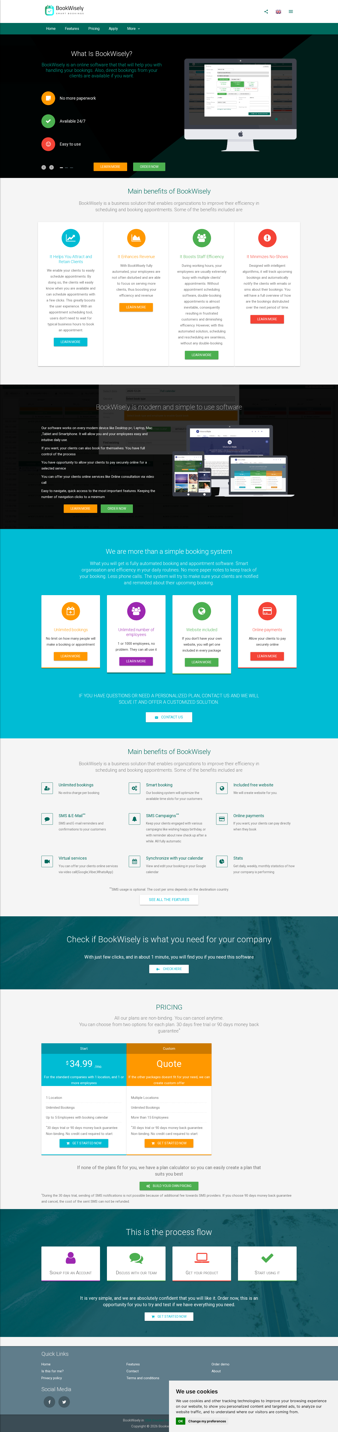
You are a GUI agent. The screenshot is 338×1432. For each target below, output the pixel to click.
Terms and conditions (142, 1378)
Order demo (220, 1364)
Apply (113, 28)
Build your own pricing (172, 1186)
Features (72, 28)
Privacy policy (51, 1378)
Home (51, 28)
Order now (149, 167)
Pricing (94, 28)
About (216, 1371)
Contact (132, 1371)
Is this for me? (52, 1371)
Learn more (110, 167)
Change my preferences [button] (207, 1421)
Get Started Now (86, 1143)
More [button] (131, 28)
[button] (43, 167)
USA (148, 1420)
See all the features (169, 899)
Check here (172, 969)
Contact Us (171, 717)
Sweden (158, 1420)
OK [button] (180, 1421)
